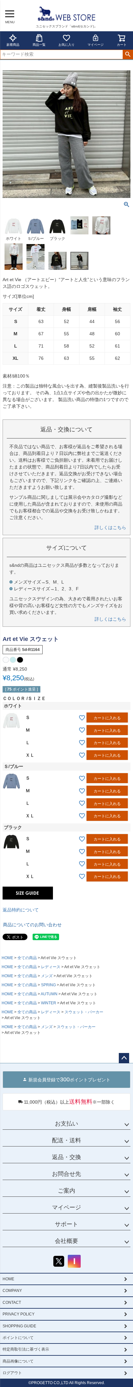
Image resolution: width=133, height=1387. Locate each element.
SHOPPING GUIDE (19, 1326)
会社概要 (66, 1241)
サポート (66, 1224)
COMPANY (12, 1290)
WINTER (48, 1003)
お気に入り (66, 44)
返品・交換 (66, 1157)
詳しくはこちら (110, 527)
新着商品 (12, 44)
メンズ (47, 976)
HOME (7, 958)
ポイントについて (18, 1337)
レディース (50, 967)
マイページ (95, 44)
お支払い (66, 1123)
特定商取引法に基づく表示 (26, 1349)
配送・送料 (66, 1140)
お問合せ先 (66, 1174)
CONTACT (12, 1302)
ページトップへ (124, 1058)
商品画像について (18, 1361)
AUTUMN (49, 994)
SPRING (48, 985)
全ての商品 (27, 958)
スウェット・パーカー (84, 1012)
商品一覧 (39, 44)
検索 (128, 54)
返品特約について (21, 909)
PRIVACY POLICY (19, 1314)
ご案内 (66, 1190)
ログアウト (12, 1373)
